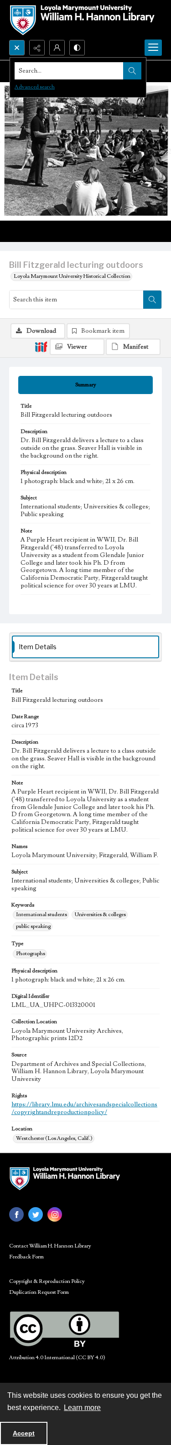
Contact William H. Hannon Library (50, 1246)
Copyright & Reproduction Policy (47, 1281)
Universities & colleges (100, 914)
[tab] (85, 385)
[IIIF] (41, 346)
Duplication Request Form (39, 1292)
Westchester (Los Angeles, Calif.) (54, 1138)
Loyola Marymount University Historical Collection (72, 276)
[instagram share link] (54, 1214)
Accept (24, 1433)
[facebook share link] (16, 1214)
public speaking (33, 926)
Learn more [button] (82, 1407)
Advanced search (35, 87)
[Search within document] (152, 300)
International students (41, 914)
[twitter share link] (35, 1214)
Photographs (30, 953)
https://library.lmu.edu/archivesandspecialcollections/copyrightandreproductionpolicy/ (84, 1108)
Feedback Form (26, 1256)
